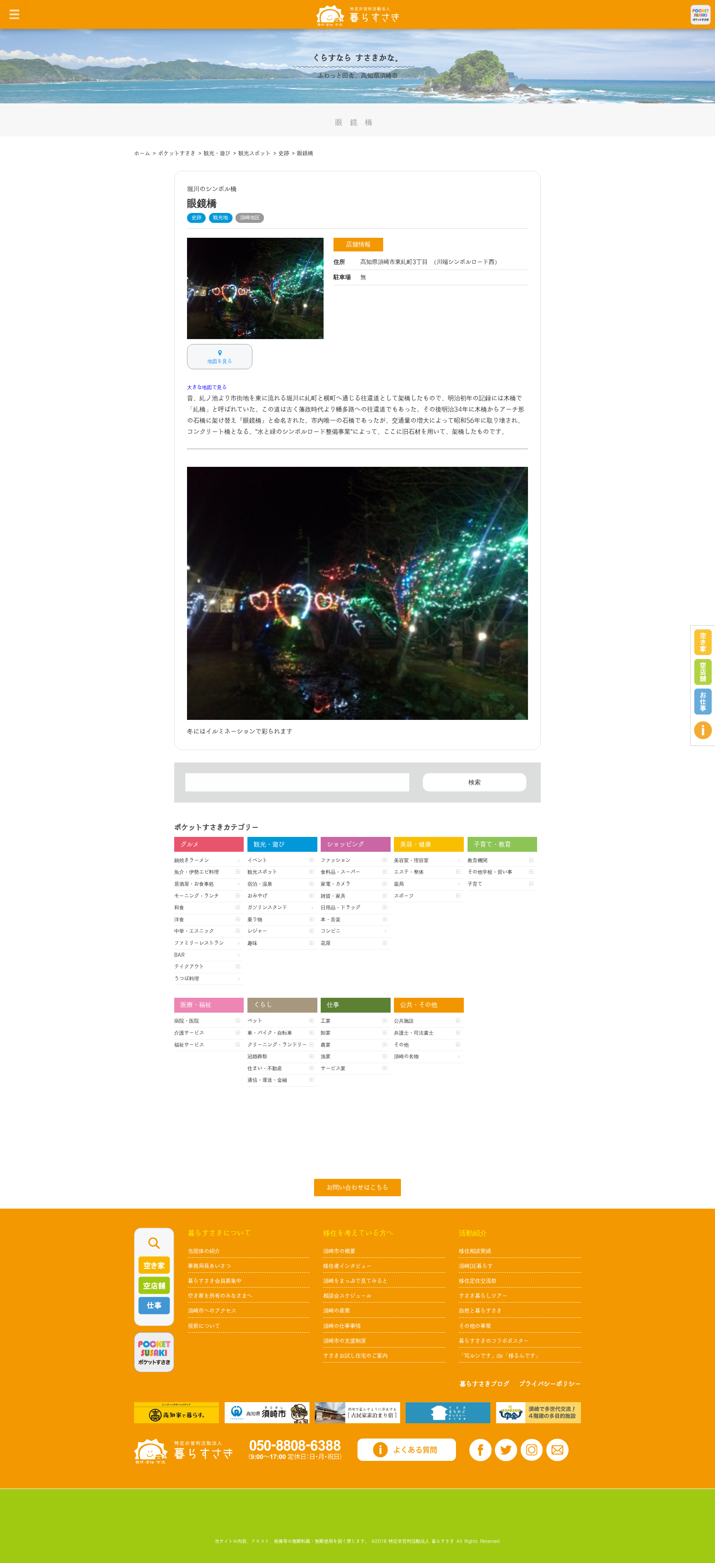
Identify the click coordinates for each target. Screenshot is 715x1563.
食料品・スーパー (340, 872)
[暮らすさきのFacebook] (480, 1450)
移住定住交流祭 (478, 1281)
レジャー (257, 931)
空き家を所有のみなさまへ (220, 1296)
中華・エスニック (194, 931)
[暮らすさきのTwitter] (506, 1450)
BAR (179, 955)
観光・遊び (269, 844)
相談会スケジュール (347, 1296)
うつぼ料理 (186, 979)
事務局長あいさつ (209, 1266)
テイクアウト (189, 967)
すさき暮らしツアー (483, 1296)
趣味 (252, 943)
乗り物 (254, 920)
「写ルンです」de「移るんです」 (500, 1356)
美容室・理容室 (411, 860)
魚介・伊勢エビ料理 (196, 872)
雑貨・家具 (333, 896)
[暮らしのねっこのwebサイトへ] (357, 1412)
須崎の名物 (406, 1056)
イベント (257, 860)
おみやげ (257, 896)
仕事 (333, 1005)
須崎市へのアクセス (212, 1311)
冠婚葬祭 (257, 1056)
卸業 (326, 1033)
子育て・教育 (492, 844)
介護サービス (189, 1033)
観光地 (220, 217)
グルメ (189, 844)
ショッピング (345, 844)
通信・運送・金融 (267, 1080)
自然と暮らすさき (480, 1311)
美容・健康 (415, 844)
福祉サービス (189, 1045)
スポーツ (404, 896)
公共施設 (404, 1021)
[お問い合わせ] (557, 1450)
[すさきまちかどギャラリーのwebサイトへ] (447, 1412)
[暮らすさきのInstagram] (532, 1450)
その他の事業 (475, 1326)
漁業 (326, 1056)
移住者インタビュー (347, 1266)
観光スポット (262, 872)
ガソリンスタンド (267, 908)
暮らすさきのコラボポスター (494, 1341)
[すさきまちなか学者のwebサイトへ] (538, 1412)
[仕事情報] (703, 701)
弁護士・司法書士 (414, 1033)
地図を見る (219, 361)
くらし (263, 1005)
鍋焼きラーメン (191, 860)
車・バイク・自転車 (269, 1033)
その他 (401, 1045)
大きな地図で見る (207, 387)
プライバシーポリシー (550, 1384)
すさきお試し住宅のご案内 (355, 1356)
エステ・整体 (409, 872)
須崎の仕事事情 (342, 1326)
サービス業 (333, 1068)
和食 (179, 908)
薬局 (399, 884)
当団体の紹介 (204, 1251)
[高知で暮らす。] (176, 1412)
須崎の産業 (336, 1311)
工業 (326, 1021)
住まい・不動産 (264, 1068)
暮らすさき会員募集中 (215, 1281)
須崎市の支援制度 (344, 1341)
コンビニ (331, 931)
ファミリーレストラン (199, 943)
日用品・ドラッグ (340, 908)
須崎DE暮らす (476, 1266)
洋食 (179, 920)
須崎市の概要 (339, 1251)
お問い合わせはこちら (357, 1187)
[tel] (295, 1449)
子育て (475, 884)
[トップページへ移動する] (183, 1451)
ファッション (335, 860)
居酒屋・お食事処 (194, 884)
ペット (254, 1021)
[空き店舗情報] (703, 672)
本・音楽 (331, 920)
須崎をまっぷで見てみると (355, 1281)
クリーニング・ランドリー (277, 1045)
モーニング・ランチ (196, 896)
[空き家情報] (703, 642)
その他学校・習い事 (490, 872)
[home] (357, 15)
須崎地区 (250, 217)
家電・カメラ (335, 884)
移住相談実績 (475, 1251)
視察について (204, 1326)
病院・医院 (186, 1021)
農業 (326, 1045)
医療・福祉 (195, 1005)
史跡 (197, 217)
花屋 (326, 943)
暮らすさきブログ (484, 1384)
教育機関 (477, 860)
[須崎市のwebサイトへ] (267, 1412)
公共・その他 (418, 1005)
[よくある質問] (703, 730)
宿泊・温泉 (259, 884)
